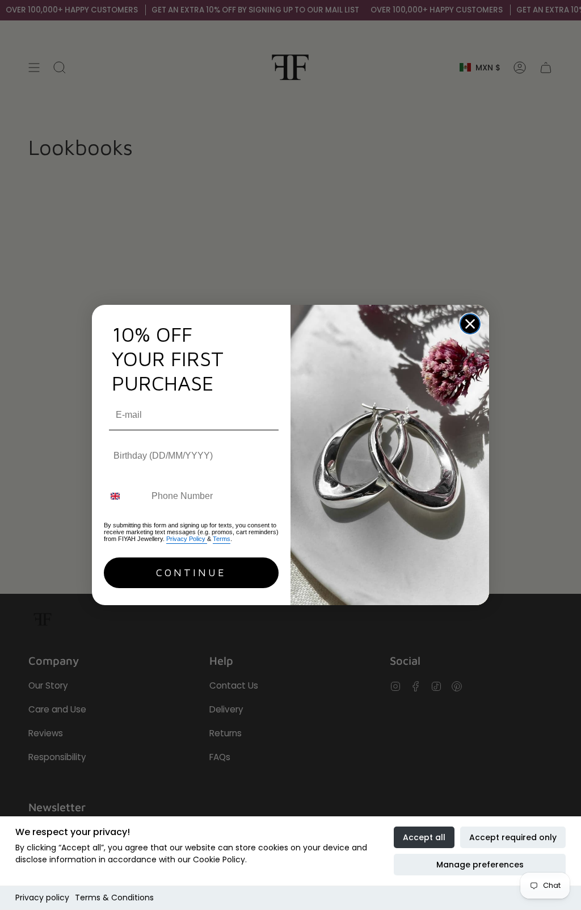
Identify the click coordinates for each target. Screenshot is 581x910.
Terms (221, 538)
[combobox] (125, 496)
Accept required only (513, 837)
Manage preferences (480, 864)
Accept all (424, 837)
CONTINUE (191, 572)
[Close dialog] (470, 324)
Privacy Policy (186, 538)
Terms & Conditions (114, 897)
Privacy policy (42, 897)
